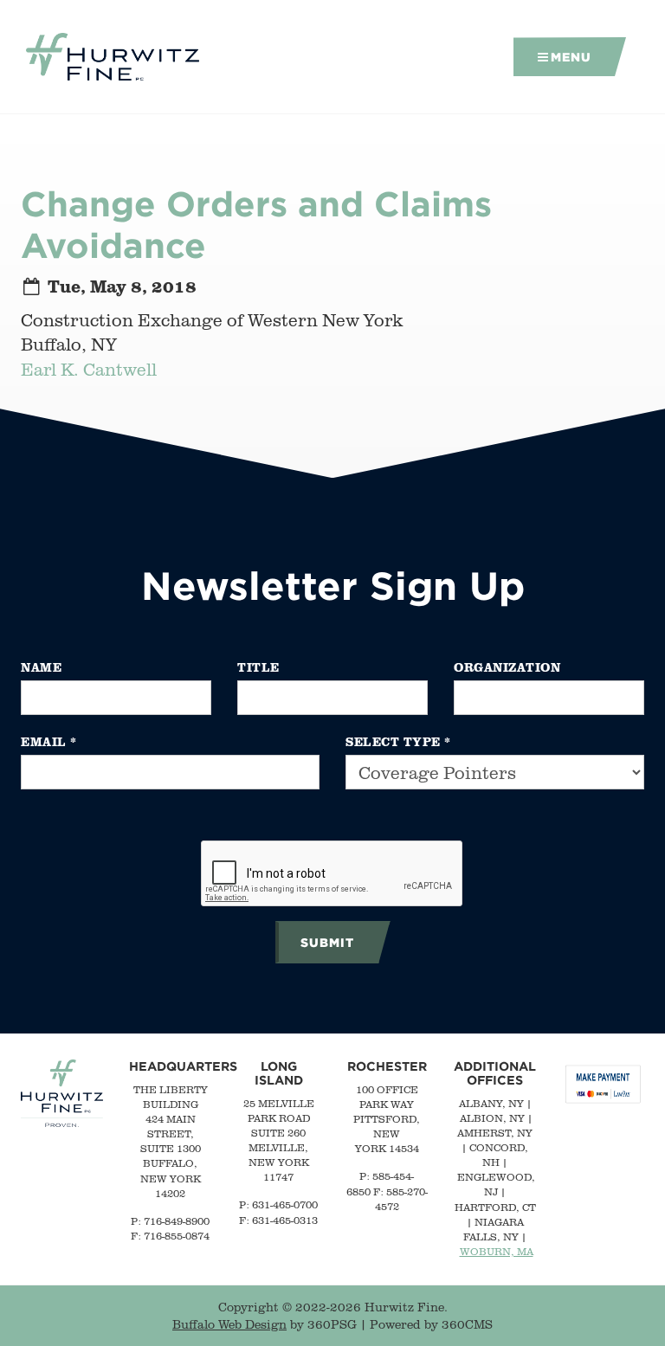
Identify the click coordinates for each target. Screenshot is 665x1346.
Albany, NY (491, 1103)
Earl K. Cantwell (89, 369)
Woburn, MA (496, 1251)
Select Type (398, 741)
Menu (571, 56)
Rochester (387, 1065)
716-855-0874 (177, 1235)
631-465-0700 (285, 1204)
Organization (507, 667)
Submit (327, 942)
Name (41, 667)
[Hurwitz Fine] (112, 57)
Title (258, 667)
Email (49, 741)
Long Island (279, 1072)
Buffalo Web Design (229, 1324)
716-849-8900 (177, 1220)
